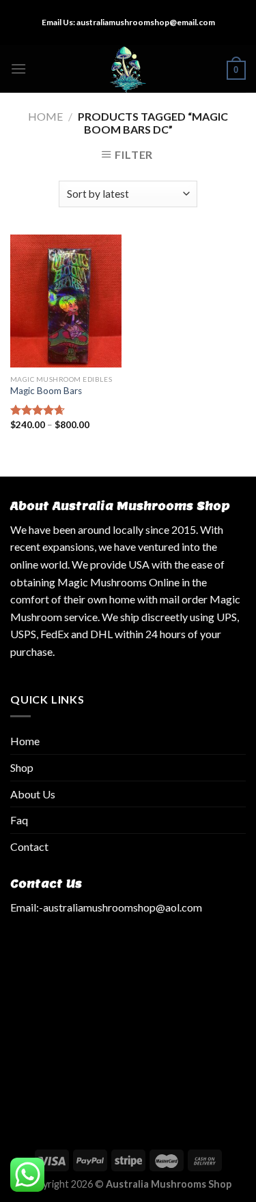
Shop (21, 767)
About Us (32, 793)
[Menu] (18, 68)
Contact (29, 846)
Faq (19, 819)
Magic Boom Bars (46, 390)
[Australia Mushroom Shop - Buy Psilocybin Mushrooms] (128, 69)
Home (45, 116)
